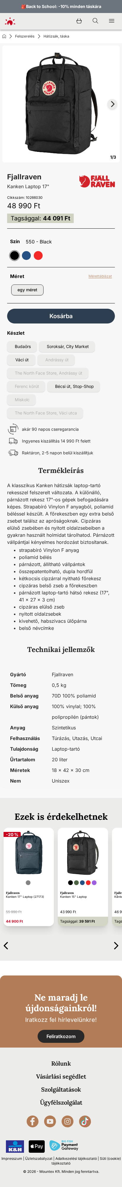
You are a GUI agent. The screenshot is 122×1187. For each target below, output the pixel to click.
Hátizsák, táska (56, 36)
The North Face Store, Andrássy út (48, 372)
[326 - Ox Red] (38, 255)
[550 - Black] (14, 255)
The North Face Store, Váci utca (46, 412)
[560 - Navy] (26, 255)
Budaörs (23, 346)
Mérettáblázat (100, 276)
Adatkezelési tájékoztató (76, 1158)
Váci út (22, 359)
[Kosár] (79, 21)
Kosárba (61, 316)
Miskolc (22, 399)
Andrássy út (57, 359)
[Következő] (116, 944)
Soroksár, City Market (68, 346)
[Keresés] (95, 21)
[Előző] (5, 944)
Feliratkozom (61, 1036)
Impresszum (11, 1158)
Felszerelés (24, 36)
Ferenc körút (27, 386)
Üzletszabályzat (38, 1158)
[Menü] (111, 21)
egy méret (27, 289)
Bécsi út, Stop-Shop (74, 386)
